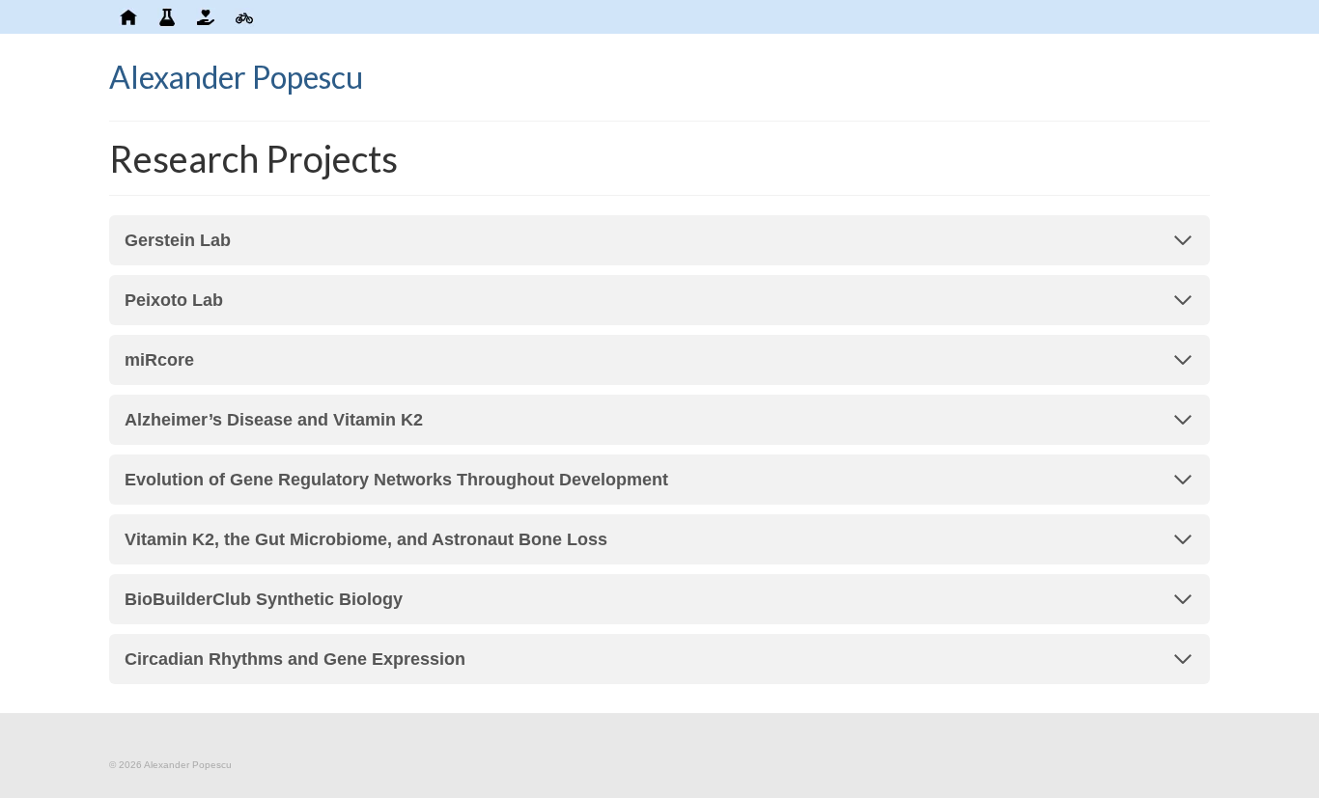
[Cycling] (244, 17)
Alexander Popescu (236, 77)
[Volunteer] (205, 17)
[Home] (128, 17)
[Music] (273, 16)
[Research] (167, 17)
